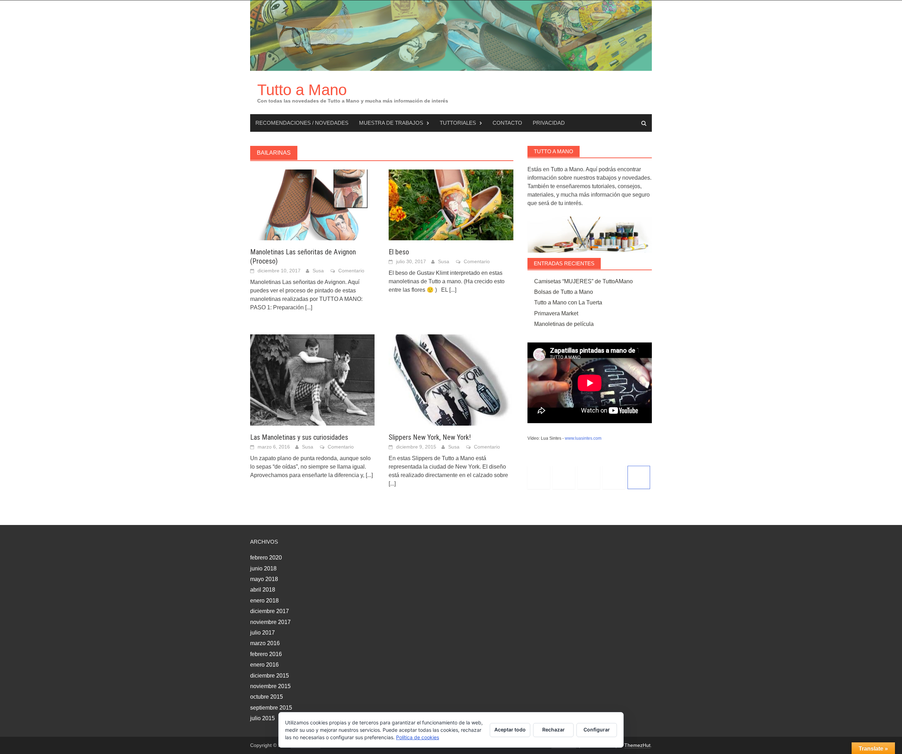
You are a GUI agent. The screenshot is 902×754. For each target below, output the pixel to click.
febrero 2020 (266, 558)
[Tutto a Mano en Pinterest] (614, 477)
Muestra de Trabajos (391, 123)
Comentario (351, 270)
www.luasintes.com (583, 438)
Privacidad (549, 123)
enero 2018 (264, 601)
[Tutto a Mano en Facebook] (563, 477)
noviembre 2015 (270, 686)
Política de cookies (417, 737)
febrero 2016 (266, 654)
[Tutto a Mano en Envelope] (639, 477)
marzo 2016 (265, 643)
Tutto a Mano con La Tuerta (568, 302)
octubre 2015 (266, 697)
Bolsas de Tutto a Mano (563, 292)
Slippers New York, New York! (430, 437)
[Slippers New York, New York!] (451, 379)
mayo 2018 (264, 579)
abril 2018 (262, 590)
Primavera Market (556, 313)
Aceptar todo (510, 730)
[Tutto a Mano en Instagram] (588, 477)
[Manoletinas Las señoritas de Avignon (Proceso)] (312, 205)
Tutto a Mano (302, 89)
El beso (399, 252)
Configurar (596, 730)
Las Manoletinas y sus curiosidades (299, 437)
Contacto (507, 123)
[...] (308, 307)
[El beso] (451, 205)
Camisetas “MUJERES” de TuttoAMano (583, 281)
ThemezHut (637, 745)
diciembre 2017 (269, 611)
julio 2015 (262, 718)
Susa (318, 270)
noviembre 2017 (270, 622)
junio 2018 (263, 568)
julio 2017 (262, 633)
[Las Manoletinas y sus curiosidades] (312, 379)
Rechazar (553, 730)
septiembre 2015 (271, 708)
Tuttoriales (458, 123)
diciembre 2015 (269, 676)
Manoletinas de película (564, 324)
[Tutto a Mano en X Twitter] (538, 477)
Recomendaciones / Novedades (301, 123)
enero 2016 (264, 665)
